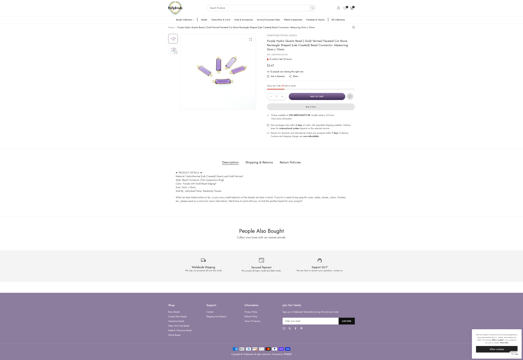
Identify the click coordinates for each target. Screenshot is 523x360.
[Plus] (282, 96)
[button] (350, 96)
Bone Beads (174, 311)
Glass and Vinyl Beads (178, 325)
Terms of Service (252, 321)
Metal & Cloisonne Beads (180, 330)
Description (230, 162)
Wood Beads (174, 335)
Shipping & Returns (259, 162)
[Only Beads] (186, 8)
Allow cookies (497, 349)
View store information (281, 118)
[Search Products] (312, 8)
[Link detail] (284, 328)
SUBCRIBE (346, 320)
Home (171, 27)
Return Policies (290, 162)
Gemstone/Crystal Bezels (282, 35)
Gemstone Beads (176, 321)
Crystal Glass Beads (177, 316)
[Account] (338, 8)
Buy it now (311, 106)
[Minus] (270, 96)
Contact (209, 311)
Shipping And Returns (216, 316)
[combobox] (261, 8)
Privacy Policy (250, 311)
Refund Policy (250, 316)
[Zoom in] (250, 39)
